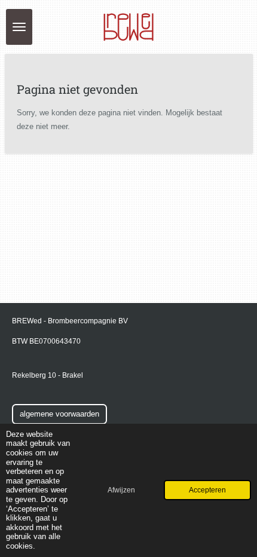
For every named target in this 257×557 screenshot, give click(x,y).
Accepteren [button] (207, 490)
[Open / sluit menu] (19, 27)
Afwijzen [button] (121, 490)
